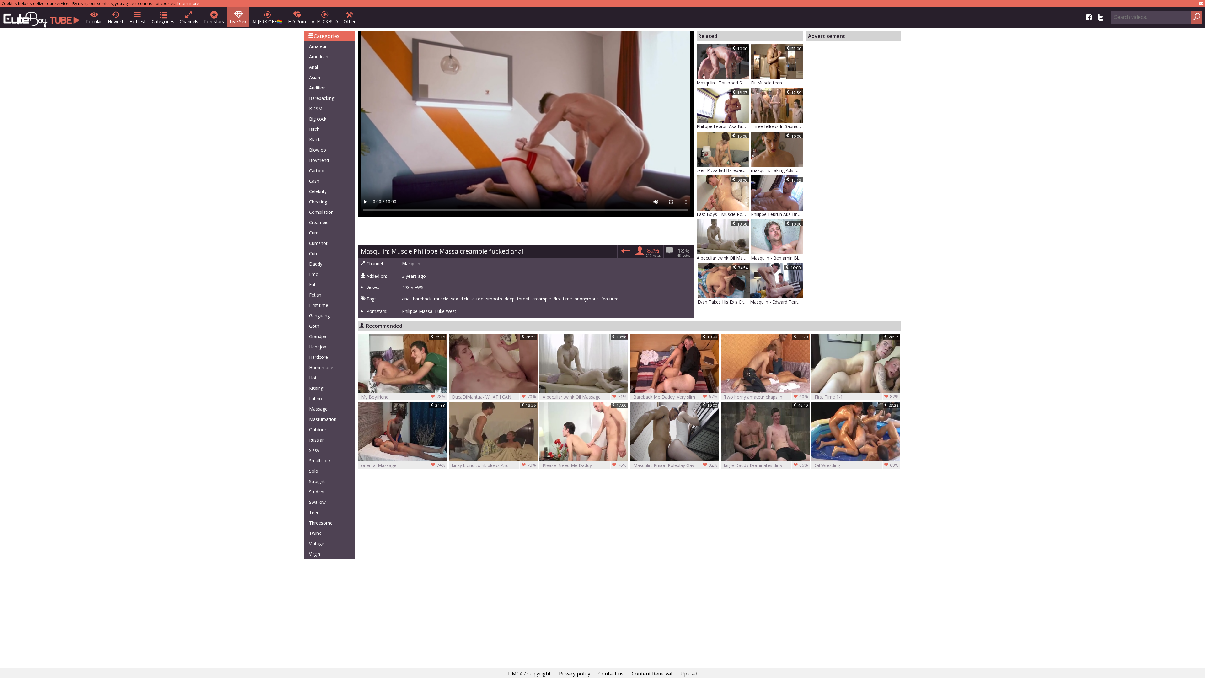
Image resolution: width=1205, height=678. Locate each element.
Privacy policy (574, 673)
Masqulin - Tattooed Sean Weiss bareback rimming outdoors (723, 83)
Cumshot (318, 243)
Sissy (314, 450)
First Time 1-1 (857, 397)
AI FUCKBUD (325, 21)
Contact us (611, 673)
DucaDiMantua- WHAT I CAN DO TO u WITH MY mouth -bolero (494, 397)
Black (314, 140)
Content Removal (652, 673)
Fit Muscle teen (766, 83)
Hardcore (318, 357)
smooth (494, 299)
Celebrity (318, 191)
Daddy (315, 264)
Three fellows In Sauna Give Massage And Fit (777, 126)
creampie (541, 299)
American (318, 57)
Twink (315, 533)
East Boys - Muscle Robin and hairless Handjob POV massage (723, 214)
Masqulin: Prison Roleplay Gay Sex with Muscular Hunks (675, 465)
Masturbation (322, 419)
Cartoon (317, 171)
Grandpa (317, 336)
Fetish (315, 295)
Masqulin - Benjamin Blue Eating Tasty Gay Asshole (777, 258)
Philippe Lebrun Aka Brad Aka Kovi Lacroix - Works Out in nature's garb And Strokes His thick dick (777, 214)
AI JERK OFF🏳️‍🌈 (267, 21)
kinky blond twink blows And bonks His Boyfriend (494, 465)
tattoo (477, 299)
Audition (317, 88)
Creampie (319, 222)
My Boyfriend (403, 397)
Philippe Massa (417, 311)
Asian (314, 77)
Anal (313, 67)
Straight (317, 481)
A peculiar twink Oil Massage (723, 258)
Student (317, 492)
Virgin (314, 554)
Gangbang (319, 316)
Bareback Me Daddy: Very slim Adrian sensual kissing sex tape (675, 397)
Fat (312, 285)
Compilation (321, 212)
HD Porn (297, 21)
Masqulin (411, 263)
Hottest (137, 21)
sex (454, 299)
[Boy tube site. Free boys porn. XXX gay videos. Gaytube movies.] (41, 17)
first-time (563, 299)
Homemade (321, 367)
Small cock (320, 461)
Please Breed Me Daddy (585, 465)
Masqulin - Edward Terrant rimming (776, 302)
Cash (314, 181)
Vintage (316, 543)
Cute (314, 253)
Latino (315, 398)
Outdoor (317, 430)
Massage (318, 409)
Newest (116, 21)
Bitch (314, 129)
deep (510, 299)
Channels (189, 21)
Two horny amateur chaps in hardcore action (766, 397)
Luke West (445, 311)
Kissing (316, 388)
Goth (314, 326)
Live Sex (238, 21)
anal (406, 299)
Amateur (318, 46)
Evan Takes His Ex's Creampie (724, 302)
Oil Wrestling (857, 465)
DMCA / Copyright (529, 673)
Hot (313, 378)
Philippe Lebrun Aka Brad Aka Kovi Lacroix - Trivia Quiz (723, 126)
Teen (314, 512)
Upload (688, 673)
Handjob (317, 347)
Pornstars (214, 21)
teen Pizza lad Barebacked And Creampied (723, 170)
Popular (94, 21)
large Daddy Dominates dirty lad (766, 465)
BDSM (315, 108)
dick (464, 299)
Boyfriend (319, 160)
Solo (313, 471)
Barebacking (321, 98)
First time (318, 305)
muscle (441, 299)
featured (610, 299)
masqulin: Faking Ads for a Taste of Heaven (777, 170)
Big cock (317, 119)
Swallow (317, 502)
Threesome (321, 523)
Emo (314, 274)
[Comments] (625, 252)
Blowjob (317, 150)
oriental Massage (403, 465)
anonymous (587, 299)
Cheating (318, 202)
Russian (317, 440)
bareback (422, 299)
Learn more (188, 3)
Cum (314, 233)
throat (523, 299)
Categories (163, 21)
